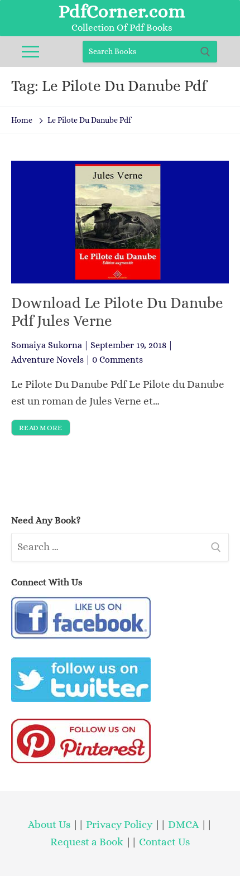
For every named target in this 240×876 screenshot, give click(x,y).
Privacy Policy (119, 824)
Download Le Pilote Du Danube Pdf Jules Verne (117, 312)
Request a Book (88, 842)
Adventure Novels (47, 359)
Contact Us (164, 842)
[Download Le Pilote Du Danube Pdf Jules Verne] (120, 222)
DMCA (183, 824)
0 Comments (117, 359)
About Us (49, 824)
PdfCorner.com (122, 11)
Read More (41, 427)
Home (21, 119)
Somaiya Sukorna (46, 345)
